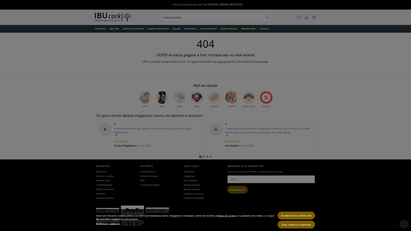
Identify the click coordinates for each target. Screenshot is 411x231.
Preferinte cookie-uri (108, 224)
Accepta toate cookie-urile (296, 215)
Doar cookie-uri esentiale (296, 224)
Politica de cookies (226, 215)
